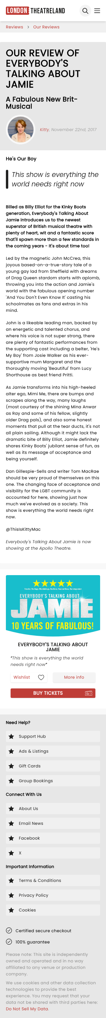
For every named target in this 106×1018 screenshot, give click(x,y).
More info (74, 677)
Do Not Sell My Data (27, 1009)
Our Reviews (46, 27)
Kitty (44, 130)
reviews (14, 27)
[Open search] (85, 11)
